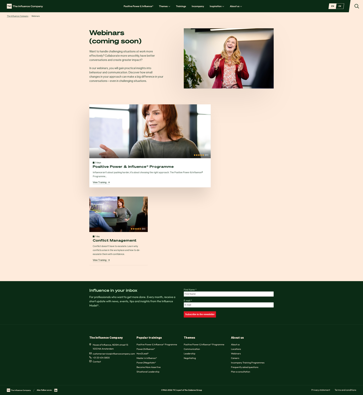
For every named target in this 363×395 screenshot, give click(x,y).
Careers (235, 358)
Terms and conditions (345, 389)
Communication (192, 349)
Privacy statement (320, 389)
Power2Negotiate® (146, 362)
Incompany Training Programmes (247, 362)
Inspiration (216, 6)
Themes (163, 6)
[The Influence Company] (25, 6)
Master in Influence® (147, 358)
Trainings (181, 6)
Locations (236, 349)
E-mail (188, 300)
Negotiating (190, 358)
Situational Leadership (148, 371)
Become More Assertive (149, 367)
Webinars (236, 353)
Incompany (198, 6)
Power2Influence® (146, 349)
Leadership (189, 353)
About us (234, 6)
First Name (190, 289)
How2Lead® (143, 353)
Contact (97, 361)
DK (339, 6)
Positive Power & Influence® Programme (157, 344)
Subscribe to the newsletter (200, 314)
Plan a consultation (240, 371)
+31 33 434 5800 (101, 357)
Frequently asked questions (244, 367)
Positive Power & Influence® (138, 6)
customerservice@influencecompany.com (114, 353)
